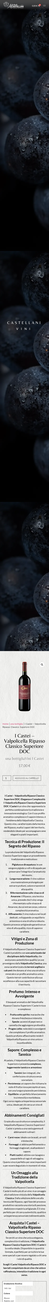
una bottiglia (16, 724)
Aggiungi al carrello (27, 778)
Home (5, 724)
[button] (42, 664)
